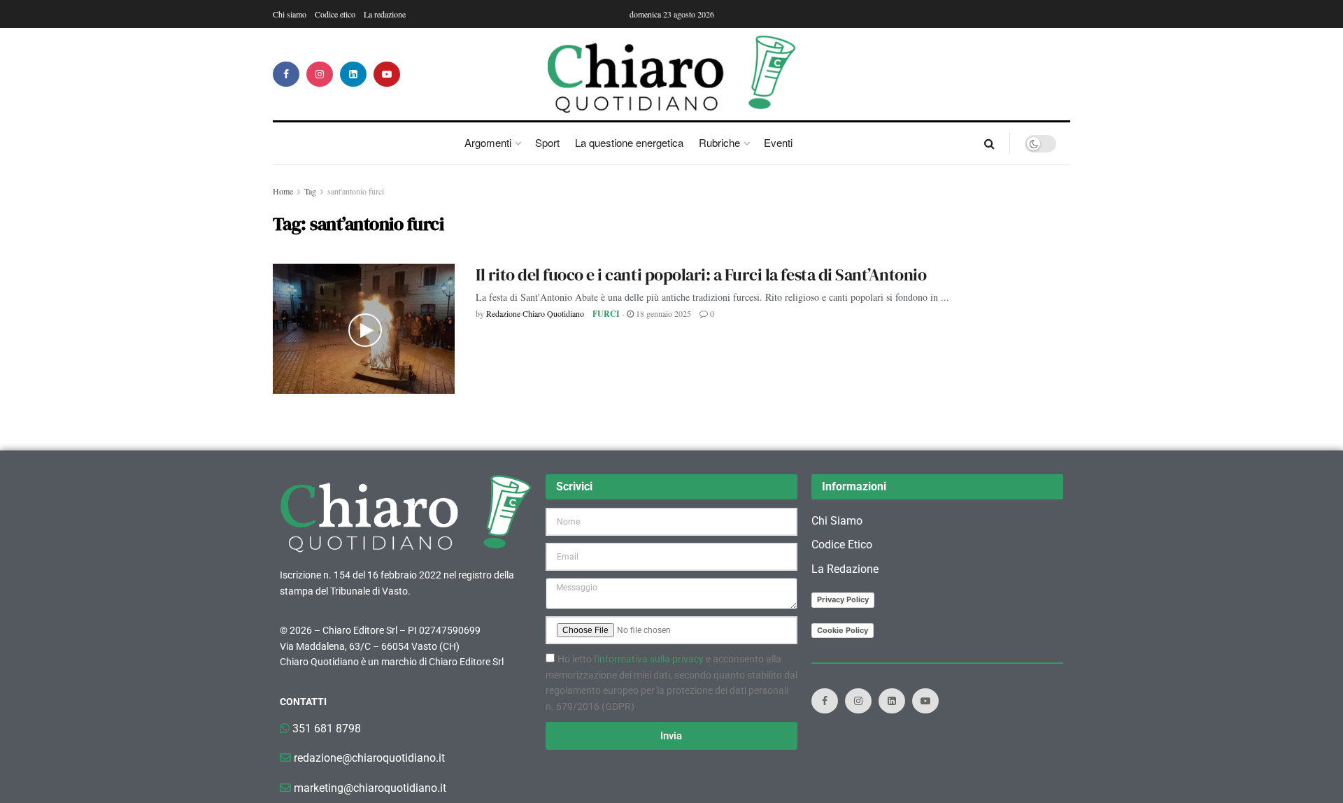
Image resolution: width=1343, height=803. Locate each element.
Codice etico (335, 14)
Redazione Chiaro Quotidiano (535, 313)
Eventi (778, 142)
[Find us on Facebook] (286, 74)
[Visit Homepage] (672, 74)
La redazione (385, 14)
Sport (547, 142)
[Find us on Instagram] (319, 74)
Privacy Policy (843, 599)
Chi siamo (289, 14)
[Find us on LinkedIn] (353, 74)
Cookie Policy (842, 630)
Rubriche (719, 142)
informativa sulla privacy (650, 659)
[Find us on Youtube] (387, 74)
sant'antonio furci (355, 191)
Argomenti (487, 142)
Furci (606, 314)
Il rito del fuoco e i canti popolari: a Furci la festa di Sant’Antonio (701, 274)
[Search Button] (989, 143)
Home (283, 191)
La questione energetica (629, 142)
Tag (310, 191)
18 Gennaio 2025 (662, 313)
